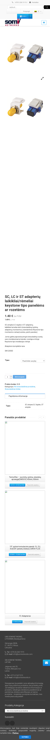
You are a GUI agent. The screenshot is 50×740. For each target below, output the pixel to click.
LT (38, 11)
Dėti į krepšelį (19, 377)
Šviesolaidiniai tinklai (12, 389)
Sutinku (25, 737)
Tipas (7, 360)
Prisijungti (26, 11)
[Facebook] (18, 11)
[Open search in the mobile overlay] (29, 7)
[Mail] (13, 11)
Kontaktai (35, 2)
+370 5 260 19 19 (20, 2)
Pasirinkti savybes (33, 485)
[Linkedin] (9, 11)
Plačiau (15, 733)
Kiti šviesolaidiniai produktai (24, 387)
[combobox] (25, 710)
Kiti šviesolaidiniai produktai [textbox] (24, 711)
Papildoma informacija (18, 396)
